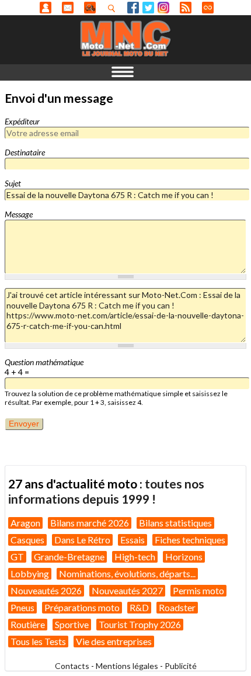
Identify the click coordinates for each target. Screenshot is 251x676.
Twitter (148, 7)
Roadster (177, 607)
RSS (185, 7)
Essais (132, 539)
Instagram (163, 7)
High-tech (134, 556)
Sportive (72, 624)
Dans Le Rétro (82, 539)
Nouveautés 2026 (46, 590)
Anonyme (45, 7)
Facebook (133, 7)
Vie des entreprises (114, 641)
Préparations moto (82, 607)
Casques (27, 539)
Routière (28, 624)
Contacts (72, 666)
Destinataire (25, 152)
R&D (139, 607)
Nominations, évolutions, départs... (127, 573)
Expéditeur (22, 121)
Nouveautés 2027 (127, 590)
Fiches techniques (190, 539)
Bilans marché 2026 (89, 522)
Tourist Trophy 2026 (140, 624)
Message (19, 214)
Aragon (25, 522)
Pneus (22, 607)
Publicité (181, 666)
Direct (208, 7)
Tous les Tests (38, 641)
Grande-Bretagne (69, 556)
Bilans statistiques (175, 522)
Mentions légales (127, 666)
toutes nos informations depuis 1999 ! (106, 491)
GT (17, 556)
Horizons (184, 556)
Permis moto (198, 590)
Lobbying (30, 573)
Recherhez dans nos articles (114, 8)
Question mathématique (44, 362)
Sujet (13, 183)
